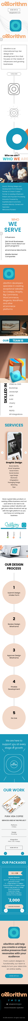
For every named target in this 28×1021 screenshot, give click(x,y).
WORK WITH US (14, 10)
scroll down (14, 74)
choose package (14, 881)
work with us (15, 822)
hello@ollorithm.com (14, 13)
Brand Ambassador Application (14, 982)
